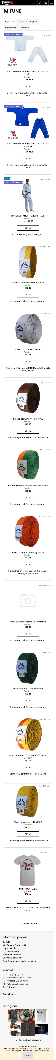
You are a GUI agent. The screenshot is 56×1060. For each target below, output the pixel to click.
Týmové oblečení (11, 951)
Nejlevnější (23, 22)
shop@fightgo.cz (15, 974)
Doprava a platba (11, 948)
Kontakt (6, 942)
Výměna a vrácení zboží (14, 945)
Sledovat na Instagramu (30, 1040)
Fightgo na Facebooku (17, 984)
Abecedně (25, 27)
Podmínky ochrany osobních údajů (19, 961)
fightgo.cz (11, 987)
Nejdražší (34, 22)
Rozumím (27, 1055)
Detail (28, 86)
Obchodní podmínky (12, 957)
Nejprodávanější (11, 27)
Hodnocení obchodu (12, 954)
